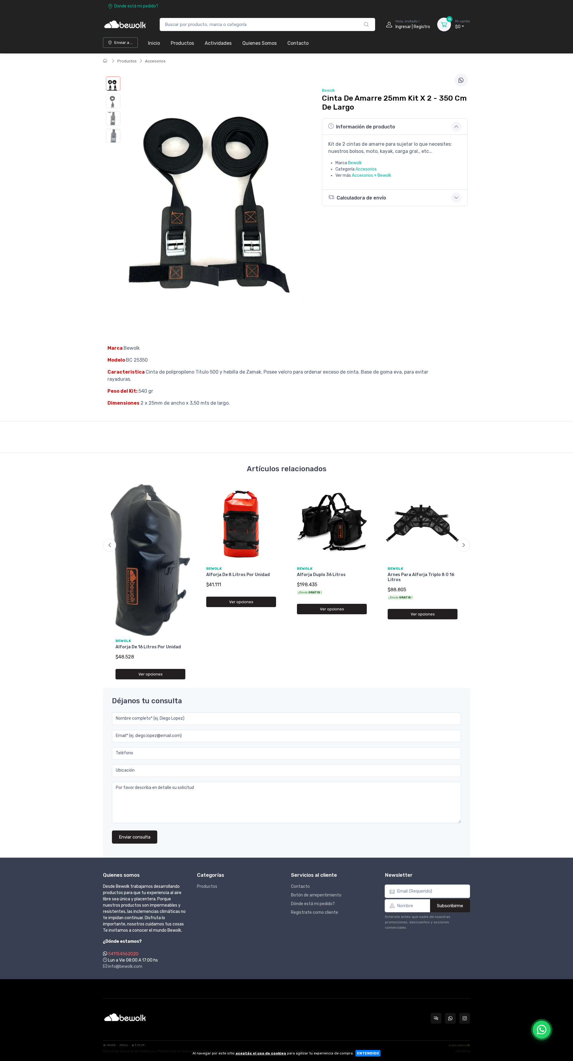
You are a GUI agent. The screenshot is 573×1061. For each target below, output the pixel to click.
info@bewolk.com (124, 966)
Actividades (218, 43)
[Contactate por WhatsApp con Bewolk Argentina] (450, 1018)
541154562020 (123, 953)
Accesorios (155, 61)
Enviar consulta (134, 837)
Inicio (154, 43)
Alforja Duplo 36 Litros (321, 574)
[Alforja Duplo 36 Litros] (332, 523)
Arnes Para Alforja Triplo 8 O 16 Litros (421, 577)
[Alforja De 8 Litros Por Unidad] (241, 523)
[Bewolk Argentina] (125, 24)
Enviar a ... (123, 42)
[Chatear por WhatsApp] (542, 1030)
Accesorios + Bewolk (371, 175)
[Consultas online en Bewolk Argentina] (436, 1018)
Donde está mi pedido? (136, 6)
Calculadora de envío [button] (361, 198)
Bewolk (355, 162)
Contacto (298, 43)
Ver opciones (150, 674)
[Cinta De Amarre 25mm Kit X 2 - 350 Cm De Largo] (113, 83)
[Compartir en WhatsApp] (461, 80)
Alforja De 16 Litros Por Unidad (148, 647)
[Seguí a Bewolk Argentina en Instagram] (464, 1018)
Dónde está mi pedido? (313, 903)
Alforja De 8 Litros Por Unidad (238, 574)
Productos (182, 43)
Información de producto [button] (365, 127)
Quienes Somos (259, 43)
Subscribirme (450, 905)
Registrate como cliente (314, 912)
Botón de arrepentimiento (316, 895)
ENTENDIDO (368, 1053)
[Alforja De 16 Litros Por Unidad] (150, 560)
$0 (462, 24)
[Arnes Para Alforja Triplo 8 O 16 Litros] (422, 523)
